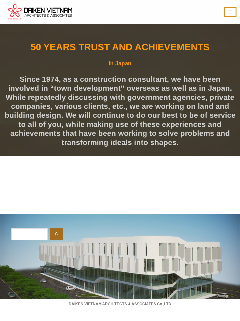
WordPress (45, 315)
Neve (8, 315)
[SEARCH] (56, 234)
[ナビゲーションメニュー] (230, 12)
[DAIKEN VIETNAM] (39, 12)
